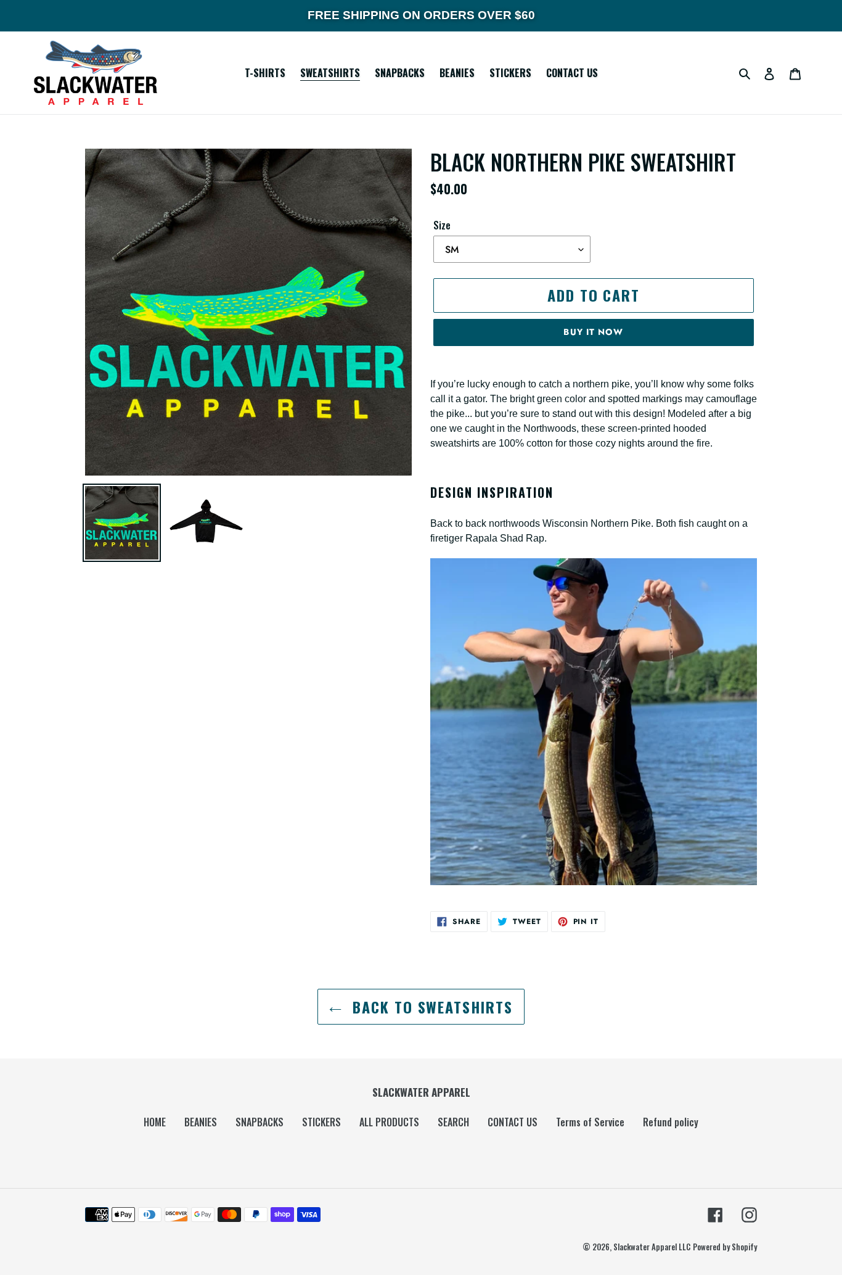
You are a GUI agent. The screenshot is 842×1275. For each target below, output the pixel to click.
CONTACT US (512, 1122)
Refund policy (670, 1122)
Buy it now (593, 332)
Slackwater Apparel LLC (651, 1246)
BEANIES (200, 1122)
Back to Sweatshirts (430, 1007)
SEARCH (453, 1122)
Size (442, 225)
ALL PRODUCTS (389, 1122)
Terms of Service (590, 1122)
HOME (155, 1122)
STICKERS (321, 1122)
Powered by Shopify (725, 1246)
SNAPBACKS (259, 1122)
